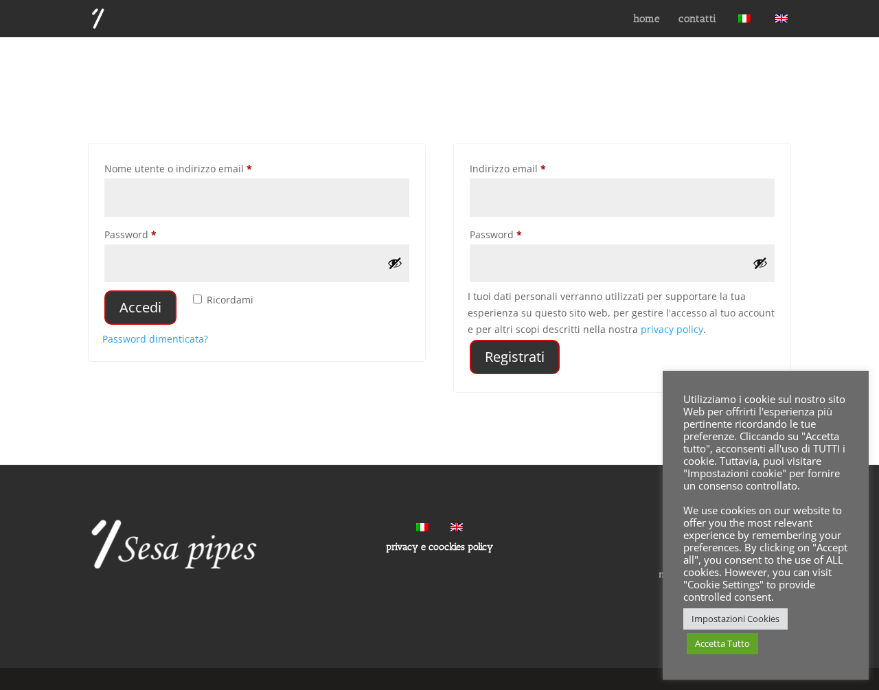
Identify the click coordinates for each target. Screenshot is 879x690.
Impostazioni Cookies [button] (735, 618)
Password (151, 234)
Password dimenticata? (155, 338)
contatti (697, 19)
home (647, 19)
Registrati (515, 356)
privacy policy (672, 329)
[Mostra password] (394, 263)
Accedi (140, 307)
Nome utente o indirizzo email (198, 168)
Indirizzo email (528, 168)
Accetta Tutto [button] (722, 643)
